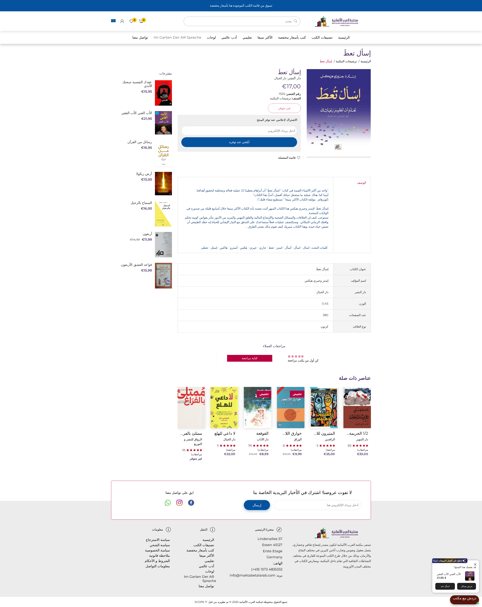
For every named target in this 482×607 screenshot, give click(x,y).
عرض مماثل (466, 586)
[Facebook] (191, 503)
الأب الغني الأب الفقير (449, 574)
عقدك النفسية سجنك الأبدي (137, 84)
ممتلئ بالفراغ (191, 433)
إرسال (256, 505)
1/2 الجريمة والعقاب (357, 433)
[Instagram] (179, 503)
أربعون (147, 234)
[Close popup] (476, 563)
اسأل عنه (445, 586)
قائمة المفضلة (287, 157)
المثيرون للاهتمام (324, 433)
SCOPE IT (201, 602)
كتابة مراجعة (250, 358)
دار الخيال (229, 439)
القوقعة (262, 433)
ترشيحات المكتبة (346, 61)
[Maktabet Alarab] (343, 21)
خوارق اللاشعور (291, 433)
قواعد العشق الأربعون (136, 265)
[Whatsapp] (168, 503)
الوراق (298, 439)
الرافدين (330, 439)
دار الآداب (262, 439)
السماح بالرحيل (141, 203)
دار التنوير (362, 439)
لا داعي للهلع (224, 433)
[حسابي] (122, 21)
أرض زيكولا (144, 174)
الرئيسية (366, 61)
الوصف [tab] (361, 183)
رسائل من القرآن (139, 142)
